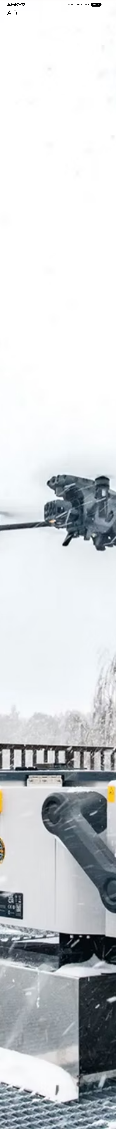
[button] (70, 5)
